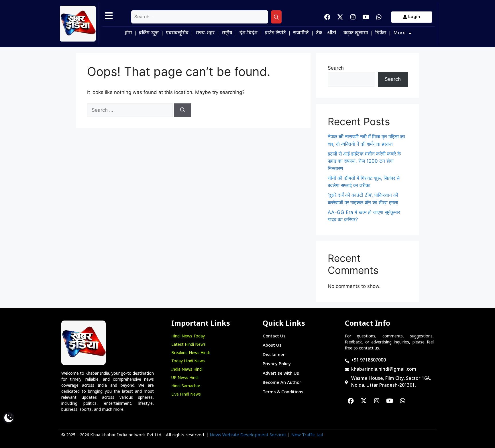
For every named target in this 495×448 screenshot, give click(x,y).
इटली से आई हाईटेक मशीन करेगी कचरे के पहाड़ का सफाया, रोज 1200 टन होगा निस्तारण (364, 161)
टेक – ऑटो (326, 33)
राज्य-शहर (205, 33)
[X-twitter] (340, 17)
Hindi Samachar (185, 386)
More (399, 33)
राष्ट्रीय (227, 33)
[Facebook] (327, 17)
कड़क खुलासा (355, 33)
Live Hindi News (186, 394)
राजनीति (301, 33)
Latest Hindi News (188, 344)
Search (336, 68)
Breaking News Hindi (190, 353)
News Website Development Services (248, 435)
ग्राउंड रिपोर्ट (275, 33)
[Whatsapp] (379, 17)
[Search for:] (199, 16)
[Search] (276, 16)
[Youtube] (366, 17)
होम (128, 33)
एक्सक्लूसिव (177, 33)
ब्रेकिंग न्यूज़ (149, 33)
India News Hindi (187, 369)
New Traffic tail (307, 435)
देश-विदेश (248, 33)
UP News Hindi (185, 378)
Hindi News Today (188, 336)
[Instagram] (353, 17)
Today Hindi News (188, 361)
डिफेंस (380, 33)
